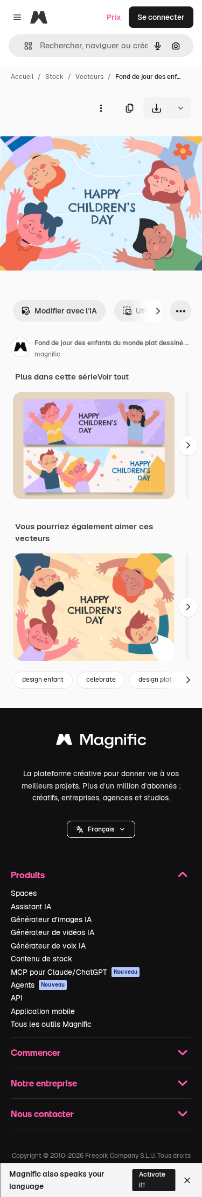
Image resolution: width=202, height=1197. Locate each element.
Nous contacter (42, 1113)
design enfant (43, 679)
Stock (54, 76)
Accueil (22, 76)
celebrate (101, 679)
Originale (71, 143)
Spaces (24, 893)
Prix (114, 17)
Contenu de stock (41, 959)
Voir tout (113, 377)
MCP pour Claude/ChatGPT (74, 972)
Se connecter (161, 17)
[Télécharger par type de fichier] (180, 108)
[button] (101, 829)
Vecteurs (89, 76)
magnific (47, 354)
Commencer (35, 1052)
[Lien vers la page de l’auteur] (20, 349)
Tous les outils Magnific (51, 1024)
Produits (28, 874)
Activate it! (152, 1179)
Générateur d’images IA (51, 919)
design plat (155, 679)
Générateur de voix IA (48, 946)
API (17, 998)
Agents (38, 985)
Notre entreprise (44, 1083)
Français (101, 829)
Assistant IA (31, 906)
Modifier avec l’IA (65, 311)
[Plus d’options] (101, 108)
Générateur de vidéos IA (52, 932)
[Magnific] (101, 742)
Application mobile (43, 1011)
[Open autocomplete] (24, 46)
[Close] (187, 1180)
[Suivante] (158, 311)
